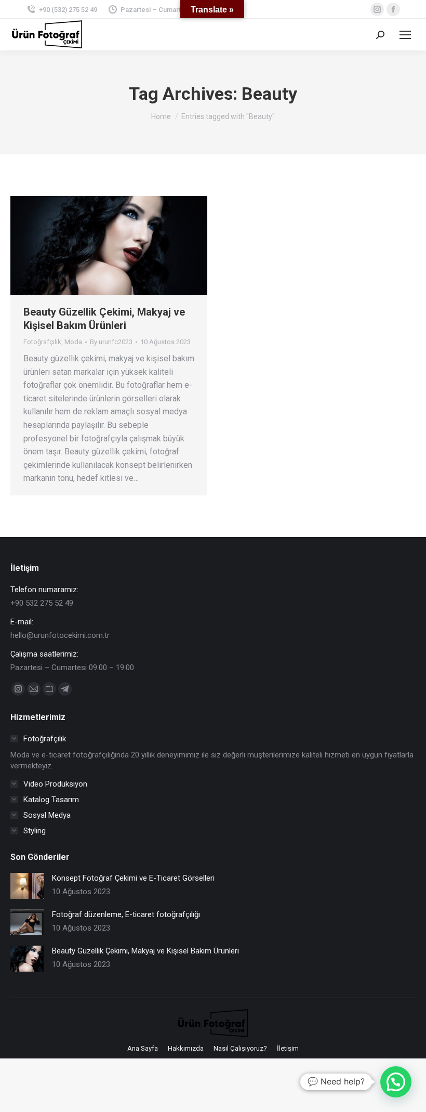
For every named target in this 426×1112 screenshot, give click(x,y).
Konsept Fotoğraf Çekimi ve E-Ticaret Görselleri (133, 878)
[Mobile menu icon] (405, 34)
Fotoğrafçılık (42, 342)
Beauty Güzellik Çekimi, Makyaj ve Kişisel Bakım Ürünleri (145, 951)
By (111, 342)
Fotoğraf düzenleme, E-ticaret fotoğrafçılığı (126, 914)
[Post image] (27, 886)
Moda (73, 342)
